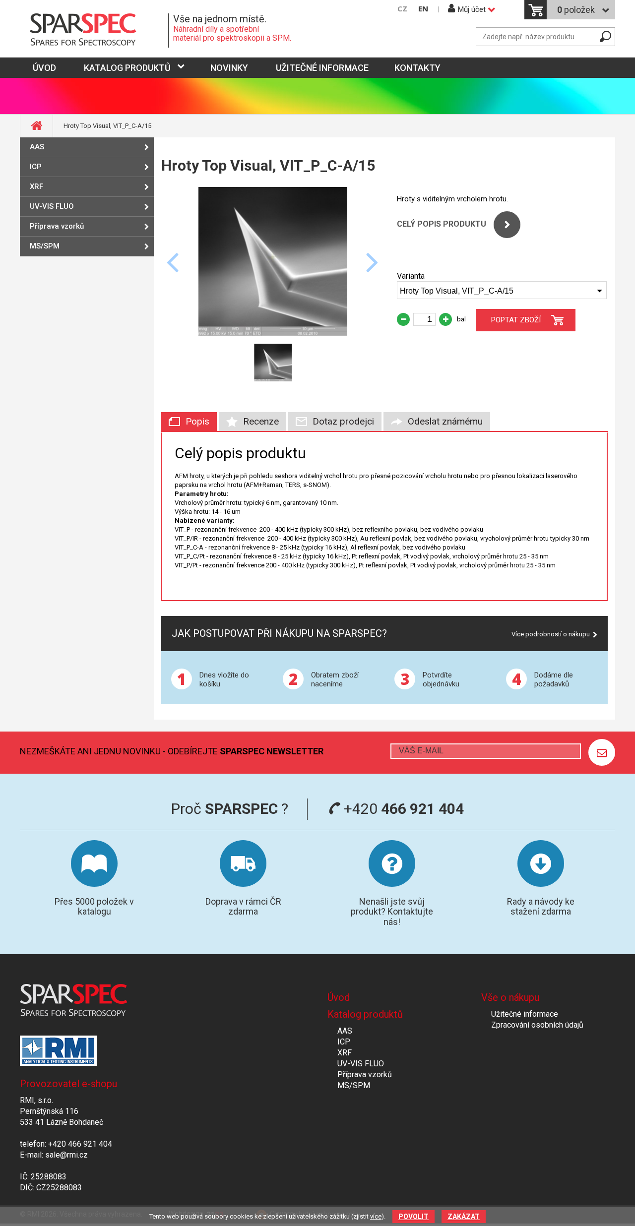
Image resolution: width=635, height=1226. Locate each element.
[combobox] (502, 290)
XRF (36, 186)
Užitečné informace (322, 67)
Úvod (338, 997)
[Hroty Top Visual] (272, 333)
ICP (36, 166)
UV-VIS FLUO (52, 206)
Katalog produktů (127, 67)
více (375, 1216)
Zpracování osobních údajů (537, 1025)
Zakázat (463, 1217)
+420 (402, 808)
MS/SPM (45, 246)
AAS (37, 146)
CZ (402, 8)
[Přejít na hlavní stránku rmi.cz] (94, 30)
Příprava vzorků (57, 226)
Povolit (413, 1217)
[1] (601, 752)
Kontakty (417, 67)
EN (423, 8)
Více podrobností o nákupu (550, 634)
